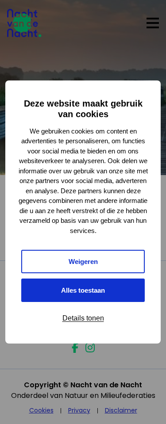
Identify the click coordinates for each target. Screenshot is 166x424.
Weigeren (83, 261)
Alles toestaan (83, 290)
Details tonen (83, 318)
